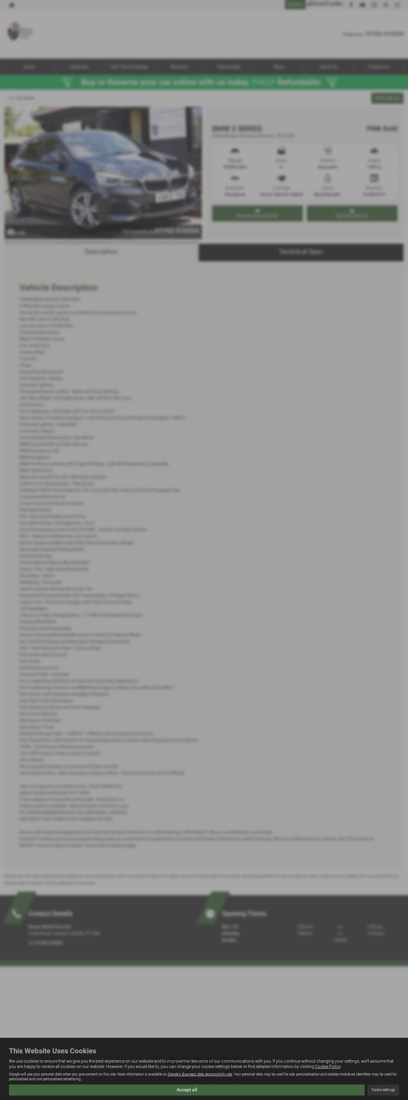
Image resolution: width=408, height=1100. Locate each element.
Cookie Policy (327, 1066)
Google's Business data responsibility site (200, 1074)
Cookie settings (383, 1090)
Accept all (187, 1090)
